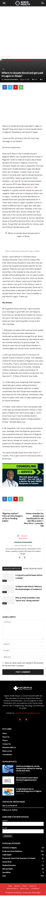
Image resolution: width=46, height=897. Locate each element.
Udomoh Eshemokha (11, 79)
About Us (5, 737)
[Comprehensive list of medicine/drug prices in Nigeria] (8, 792)
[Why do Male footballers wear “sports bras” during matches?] (8, 600)
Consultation (7, 754)
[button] (4, 3)
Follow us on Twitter (9, 810)
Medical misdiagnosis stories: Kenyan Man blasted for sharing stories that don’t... (29, 768)
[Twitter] (10, 87)
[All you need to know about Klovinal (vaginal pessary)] (8, 780)
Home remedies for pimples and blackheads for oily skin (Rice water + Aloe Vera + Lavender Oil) (34, 519)
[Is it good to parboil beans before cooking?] (8, 578)
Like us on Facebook (9, 805)
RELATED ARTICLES (12, 568)
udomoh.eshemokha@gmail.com (27, 713)
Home (3, 57)
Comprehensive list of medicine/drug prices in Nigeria (28, 790)
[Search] (42, 3)
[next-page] (7, 609)
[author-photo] (23, 538)
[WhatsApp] (21, 87)
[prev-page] (3, 609)
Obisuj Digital (35, 893)
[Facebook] (4, 87)
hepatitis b (29, 187)
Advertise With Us (9, 747)
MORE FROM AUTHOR (32, 568)
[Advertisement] (23, 30)
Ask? (9, 57)
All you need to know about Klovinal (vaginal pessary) (27, 778)
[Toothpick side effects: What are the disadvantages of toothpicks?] (8, 589)
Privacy (5, 740)
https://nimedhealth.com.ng (23, 545)
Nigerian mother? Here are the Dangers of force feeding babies (12, 517)
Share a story (7, 751)
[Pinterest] (15, 87)
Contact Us (6, 744)
